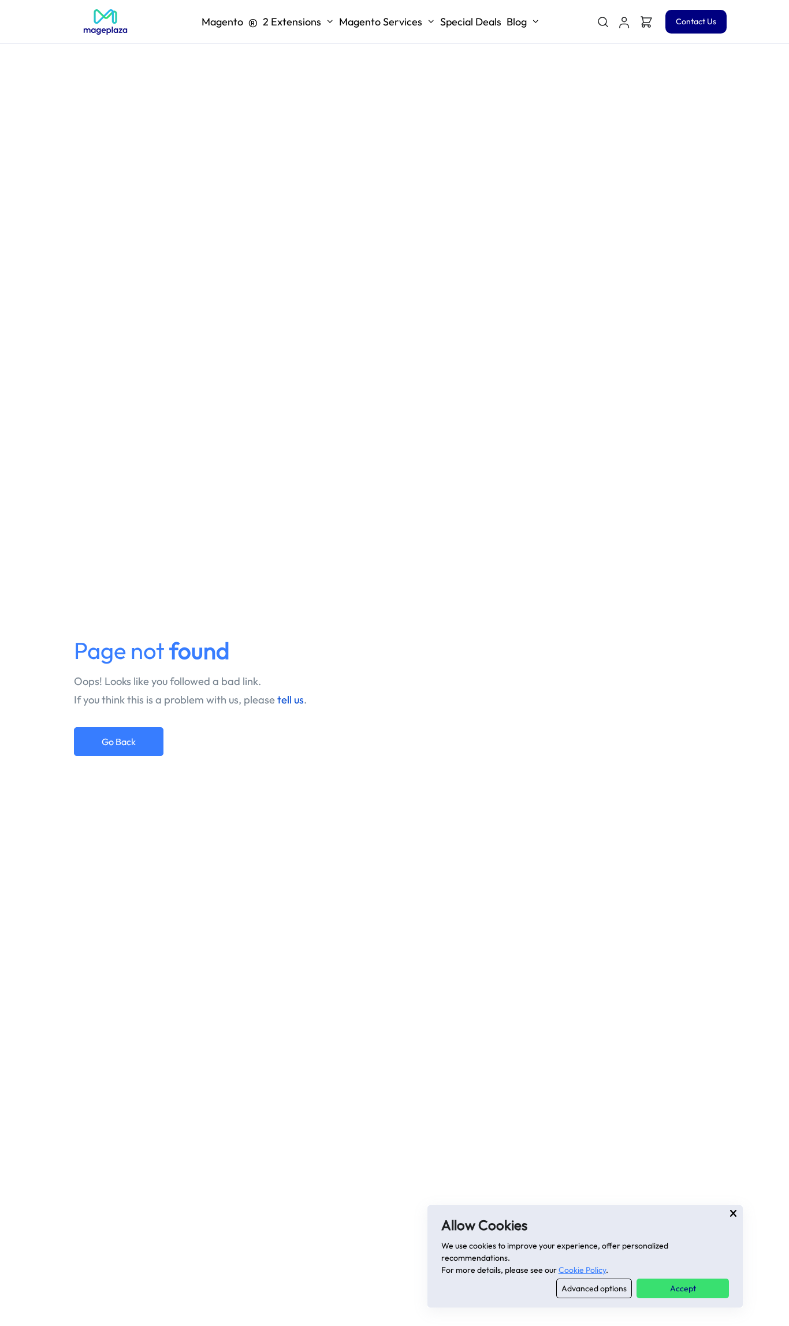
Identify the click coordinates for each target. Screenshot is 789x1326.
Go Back (119, 741)
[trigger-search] (602, 22)
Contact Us (696, 21)
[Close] (733, 1213)
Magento (261, 21)
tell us (290, 699)
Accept (683, 1288)
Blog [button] (517, 21)
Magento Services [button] (380, 21)
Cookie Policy (582, 1270)
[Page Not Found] (105, 21)
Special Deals (470, 21)
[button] (624, 22)
